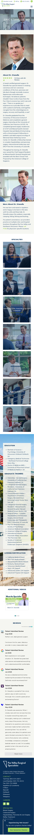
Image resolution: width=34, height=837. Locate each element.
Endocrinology (8, 819)
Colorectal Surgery (9, 812)
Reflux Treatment (9, 817)
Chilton (5, 788)
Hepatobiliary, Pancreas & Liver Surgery (16, 815)
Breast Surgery (8, 810)
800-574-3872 (15, 779)
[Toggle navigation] (31, 6)
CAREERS (6, 800)
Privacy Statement (20, 773)
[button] (15, 615)
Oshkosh (6, 792)
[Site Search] (32, 1)
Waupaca (6, 796)
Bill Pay (17, 1)
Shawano (6, 794)
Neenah (6, 790)
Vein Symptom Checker (19, 830)
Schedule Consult (7, 1)
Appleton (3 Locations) (11, 785)
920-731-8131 (25, 1)
